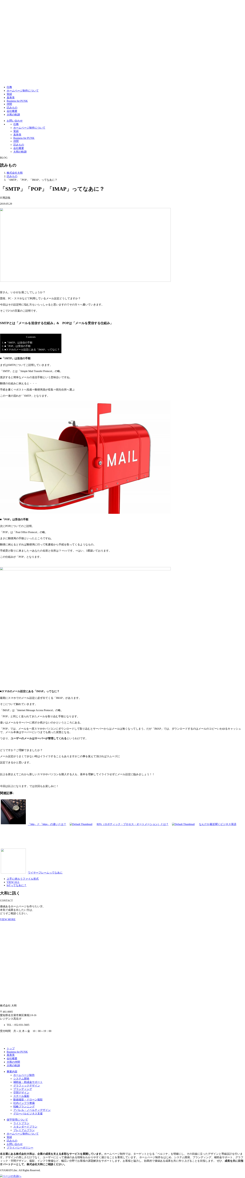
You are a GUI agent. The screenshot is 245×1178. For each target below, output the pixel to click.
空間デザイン (21, 1092)
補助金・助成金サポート (28, 1082)
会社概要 (12, 111)
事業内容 (12, 1071)
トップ (11, 1048)
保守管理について (17, 1119)
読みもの (12, 107)
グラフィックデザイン (26, 1085)
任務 (9, 87)
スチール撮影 (21, 1096)
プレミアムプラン (24, 1130)
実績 (9, 94)
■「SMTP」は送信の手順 (17, 342)
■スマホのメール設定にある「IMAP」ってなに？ (31, 349)
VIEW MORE (8, 919)
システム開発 (21, 1078)
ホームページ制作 (24, 1075)
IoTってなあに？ (16, 885)
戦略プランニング (24, 1106)
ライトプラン (21, 1123)
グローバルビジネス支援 (28, 1113)
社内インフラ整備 (24, 1103)
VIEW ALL (13, 882)
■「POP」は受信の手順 (16, 346)
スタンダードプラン (25, 1126)
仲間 (9, 104)
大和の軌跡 (13, 114)
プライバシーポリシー (20, 1147)
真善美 (11, 97)
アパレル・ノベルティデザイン (32, 1110)
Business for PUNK (17, 100)
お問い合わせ (15, 120)
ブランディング (22, 1089)
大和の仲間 (13, 1062)
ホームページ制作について (23, 90)
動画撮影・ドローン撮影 (28, 1099)
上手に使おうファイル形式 (23, 878)
